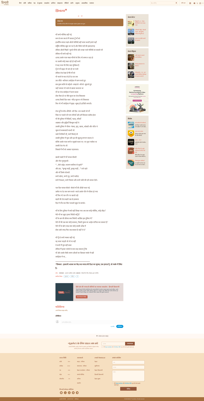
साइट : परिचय (80, 362)
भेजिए (128, 389)
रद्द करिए (112, 326)
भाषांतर (91, 3)
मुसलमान (66, 276)
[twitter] (65, 392)
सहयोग (79, 383)
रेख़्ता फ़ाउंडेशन (108, 347)
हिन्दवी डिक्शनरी (99, 375)
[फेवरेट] (81, 16)
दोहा (64, 375)
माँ (77, 276)
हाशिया (53, 3)
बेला (20, 3)
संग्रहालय (60, 3)
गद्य (34, 3)
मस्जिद (72, 276)
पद (64, 370)
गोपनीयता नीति (117, 347)
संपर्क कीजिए (80, 375)
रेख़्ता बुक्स (97, 379)
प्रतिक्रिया (119, 326)
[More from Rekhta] (190, 3)
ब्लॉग (71, 3)
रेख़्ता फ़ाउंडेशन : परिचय (83, 370)
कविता (30, 3)
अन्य (97, 3)
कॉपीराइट (77, 399)
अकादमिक (84, 3)
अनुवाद (77, 3)
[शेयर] (78, 16)
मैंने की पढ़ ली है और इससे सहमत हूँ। (119, 347)
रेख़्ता (96, 362)
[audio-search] (176, 3)
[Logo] (5, 3)
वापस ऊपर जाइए (103, 336)
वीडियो (66, 3)
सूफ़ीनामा (97, 366)
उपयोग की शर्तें (70, 399)
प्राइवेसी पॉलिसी (62, 399)
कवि (24, 3)
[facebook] (61, 392)
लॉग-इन (183, 3)
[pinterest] (73, 392)
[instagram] (69, 392)
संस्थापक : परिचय (81, 366)
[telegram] (77, 392)
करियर (78, 379)
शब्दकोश (46, 3)
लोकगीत (64, 379)
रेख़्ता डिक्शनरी (99, 370)
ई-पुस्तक (39, 3)
